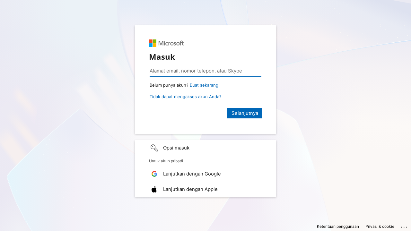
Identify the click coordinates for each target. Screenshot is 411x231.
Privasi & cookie (379, 226)
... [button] (404, 225)
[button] (205, 148)
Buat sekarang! (205, 85)
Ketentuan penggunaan (338, 226)
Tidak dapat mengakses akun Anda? (186, 96)
